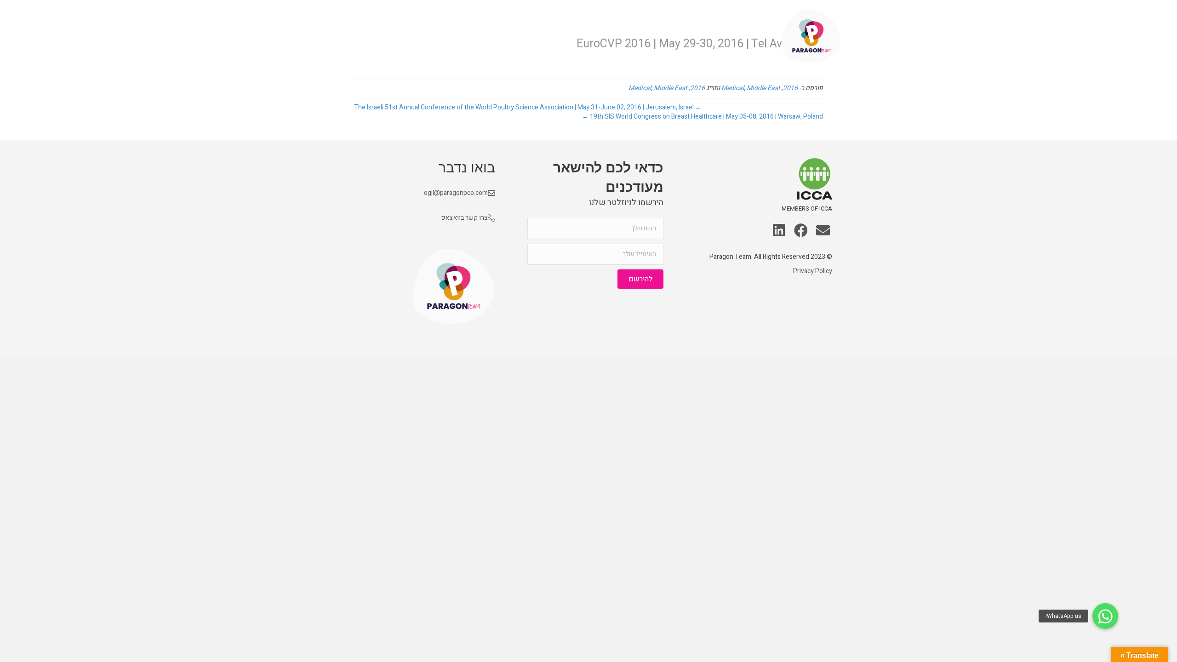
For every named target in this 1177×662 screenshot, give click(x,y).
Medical (732, 88)
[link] (749, 36)
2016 (790, 88)
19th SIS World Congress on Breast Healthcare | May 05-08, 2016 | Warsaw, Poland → (702, 116)
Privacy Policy (812, 271)
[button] (823, 231)
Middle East (763, 88)
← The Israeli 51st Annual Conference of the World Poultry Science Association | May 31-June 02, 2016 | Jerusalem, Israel (528, 107)
